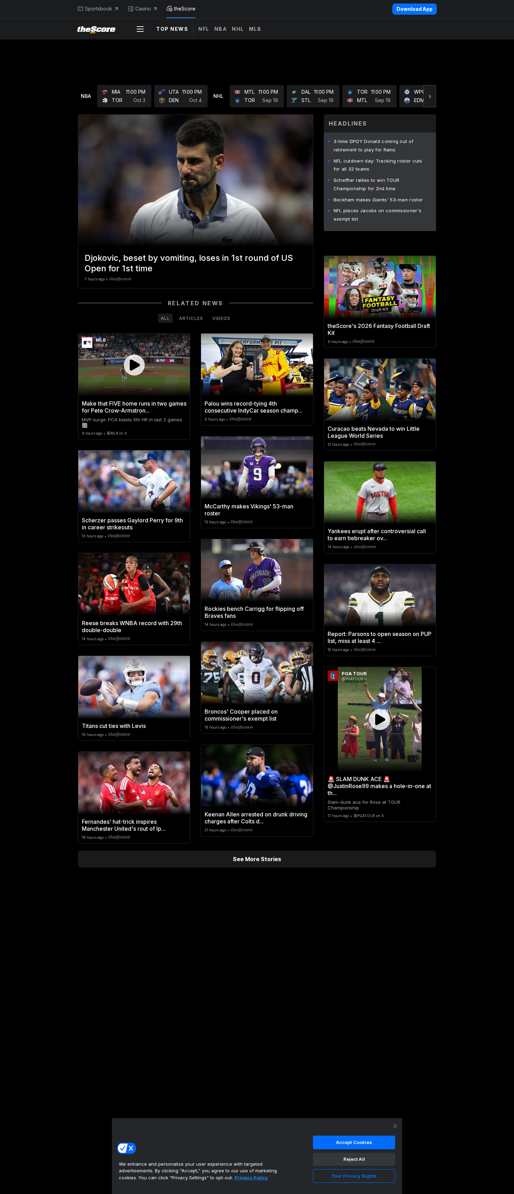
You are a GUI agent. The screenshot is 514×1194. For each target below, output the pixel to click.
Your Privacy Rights (354, 1176)
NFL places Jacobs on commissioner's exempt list (378, 215)
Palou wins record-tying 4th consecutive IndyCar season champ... (253, 407)
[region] (257, 1156)
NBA (220, 29)
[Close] (395, 1126)
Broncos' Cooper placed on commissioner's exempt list (241, 715)
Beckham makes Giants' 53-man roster (378, 199)
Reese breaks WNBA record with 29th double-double (132, 627)
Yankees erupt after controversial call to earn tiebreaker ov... (377, 535)
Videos (221, 318)
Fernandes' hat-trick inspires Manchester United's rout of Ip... (123, 825)
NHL (238, 29)
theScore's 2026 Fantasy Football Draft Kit (379, 329)
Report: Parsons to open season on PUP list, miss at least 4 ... (379, 637)
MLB (255, 29)
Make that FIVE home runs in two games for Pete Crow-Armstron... (134, 407)
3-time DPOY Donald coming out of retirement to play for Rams (374, 145)
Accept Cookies (354, 1142)
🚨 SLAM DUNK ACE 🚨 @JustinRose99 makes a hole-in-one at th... (379, 785)
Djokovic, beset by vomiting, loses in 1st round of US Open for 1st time (189, 263)
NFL (203, 29)
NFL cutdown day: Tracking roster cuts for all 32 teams (378, 165)
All (165, 318)
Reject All (354, 1159)
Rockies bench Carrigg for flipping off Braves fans (254, 612)
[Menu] (140, 29)
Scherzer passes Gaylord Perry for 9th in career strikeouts (132, 524)
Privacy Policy (251, 1177)
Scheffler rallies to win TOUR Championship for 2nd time (367, 184)
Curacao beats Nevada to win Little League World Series (374, 432)
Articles (191, 318)
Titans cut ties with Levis (114, 725)
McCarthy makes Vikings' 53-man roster (249, 510)
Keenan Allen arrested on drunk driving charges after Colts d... (256, 818)
